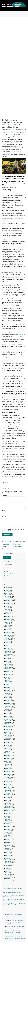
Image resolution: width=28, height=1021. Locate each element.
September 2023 (9, 638)
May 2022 (7, 661)
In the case (5, 333)
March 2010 (8, 872)
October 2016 (8, 758)
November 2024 (9, 618)
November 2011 (8, 843)
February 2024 (8, 631)
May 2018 (7, 730)
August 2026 (8, 587)
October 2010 (8, 862)
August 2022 (8, 657)
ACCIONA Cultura (15, 134)
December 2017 (9, 738)
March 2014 (8, 803)
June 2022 (7, 660)
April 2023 (7, 645)
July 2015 (7, 780)
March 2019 (8, 716)
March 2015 (8, 785)
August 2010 (8, 865)
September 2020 (9, 690)
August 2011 (8, 848)
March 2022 (8, 664)
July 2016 (7, 762)
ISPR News (6, 575)
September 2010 (9, 864)
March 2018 (8, 733)
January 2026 (8, 597)
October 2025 (8, 602)
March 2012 (8, 838)
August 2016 (8, 761)
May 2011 (7, 852)
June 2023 (7, 642)
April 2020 (7, 697)
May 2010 (7, 869)
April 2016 (7, 767)
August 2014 (8, 796)
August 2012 (8, 830)
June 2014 (7, 799)
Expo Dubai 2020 (19, 334)
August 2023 (8, 639)
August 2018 (8, 726)
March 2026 (8, 594)
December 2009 (9, 877)
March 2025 (8, 612)
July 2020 (7, 693)
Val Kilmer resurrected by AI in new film (11, 892)
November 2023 (9, 635)
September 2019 (9, 707)
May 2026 (7, 591)
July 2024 (7, 623)
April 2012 (7, 836)
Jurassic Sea (6, 285)
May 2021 (7, 678)
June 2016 (7, 764)
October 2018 (8, 723)
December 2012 (9, 825)
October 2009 (8, 880)
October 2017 (8, 741)
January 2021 (8, 684)
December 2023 (9, 633)
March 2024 (8, 629)
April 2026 (7, 593)
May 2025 (7, 609)
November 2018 (9, 722)
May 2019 (7, 713)
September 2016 (9, 759)
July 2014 (7, 797)
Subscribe (7, 557)
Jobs (5, 578)
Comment (5, 495)
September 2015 (9, 777)
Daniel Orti (15, 132)
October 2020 (8, 688)
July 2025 (7, 606)
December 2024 (9, 616)
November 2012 (9, 826)
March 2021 (8, 681)
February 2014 (8, 804)
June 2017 (7, 746)
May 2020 (7, 696)
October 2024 (8, 619)
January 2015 (8, 788)
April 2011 (7, 854)
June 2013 (7, 816)
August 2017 (8, 744)
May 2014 (7, 800)
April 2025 (7, 610)
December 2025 (9, 599)
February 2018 (8, 735)
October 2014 (8, 793)
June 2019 (7, 712)
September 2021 (9, 673)
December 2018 (9, 720)
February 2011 (8, 857)
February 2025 (8, 613)
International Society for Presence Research (12, 5)
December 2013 (9, 807)
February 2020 (8, 700)
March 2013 (8, 820)
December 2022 (9, 651)
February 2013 (8, 822)
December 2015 (9, 773)
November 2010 (9, 861)
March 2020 (8, 699)
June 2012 (7, 833)
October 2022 (8, 654)
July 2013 (7, 814)
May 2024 (7, 626)
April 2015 (7, 784)
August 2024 (8, 622)
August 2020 (8, 691)
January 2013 (8, 823)
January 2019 (8, 719)
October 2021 (8, 671)
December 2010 (9, 859)
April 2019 (7, 715)
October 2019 (8, 706)
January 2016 (8, 771)
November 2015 (9, 774)
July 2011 (7, 849)
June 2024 (7, 625)
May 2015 (7, 783)
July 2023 (7, 641)
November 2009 (9, 878)
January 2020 (8, 702)
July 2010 (7, 867)
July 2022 (7, 658)
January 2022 (8, 667)
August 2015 (8, 778)
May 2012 (7, 835)
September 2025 (9, 603)
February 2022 (8, 665)
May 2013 (7, 817)
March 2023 (8, 647)
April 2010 (7, 871)
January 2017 (8, 754)
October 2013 (8, 810)
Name (4, 510)
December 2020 (9, 686)
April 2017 (7, 749)
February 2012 (8, 839)
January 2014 (8, 806)
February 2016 (8, 770)
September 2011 (9, 846)
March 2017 (8, 751)
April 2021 (7, 680)
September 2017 (9, 742)
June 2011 (7, 851)
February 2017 (8, 752)
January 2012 (8, 841)
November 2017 (9, 739)
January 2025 (8, 615)
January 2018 (8, 736)
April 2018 (7, 732)
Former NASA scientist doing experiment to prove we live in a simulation (14, 932)
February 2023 (8, 648)
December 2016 (9, 755)
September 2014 (9, 794)
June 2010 (7, 868)
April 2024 (7, 628)
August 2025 (8, 604)
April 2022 (7, 662)
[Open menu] (3, 14)
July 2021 (7, 675)
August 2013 (8, 813)
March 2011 (8, 855)
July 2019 (7, 710)
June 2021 (7, 677)
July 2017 (7, 745)
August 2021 (8, 674)
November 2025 (9, 600)
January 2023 (8, 649)
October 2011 (8, 845)
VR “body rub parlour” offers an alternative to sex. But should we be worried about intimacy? (15, 938)
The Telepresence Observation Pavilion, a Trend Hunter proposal (13, 916)
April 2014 (7, 801)
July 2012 (7, 832)
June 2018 (7, 729)
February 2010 (8, 874)
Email (4, 516)
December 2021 (9, 668)
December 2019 (9, 703)
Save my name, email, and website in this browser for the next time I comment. (14, 530)
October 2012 (8, 828)
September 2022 (9, 655)
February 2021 (8, 683)
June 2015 (7, 781)
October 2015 (8, 775)
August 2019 (8, 709)
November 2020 (9, 687)
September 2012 (9, 829)
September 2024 (9, 620)
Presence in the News (21, 129)
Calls (5, 577)
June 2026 (7, 590)
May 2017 (7, 748)
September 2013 (9, 812)
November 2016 (9, 757)
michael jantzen (9, 914)
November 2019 (9, 704)
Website (4, 523)
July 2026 (7, 589)
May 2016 (7, 765)
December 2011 (8, 842)
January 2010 (8, 875)
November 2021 (9, 670)
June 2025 (7, 607)
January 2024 (8, 632)
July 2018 (7, 728)
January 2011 (8, 858)
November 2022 (9, 652)
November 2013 (9, 809)
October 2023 (8, 636)
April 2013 (7, 819)
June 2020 (7, 694)
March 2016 (8, 768)
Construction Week (8, 154)
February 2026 (8, 596)
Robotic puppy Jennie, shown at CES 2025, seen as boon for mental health (14, 922)
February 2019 (8, 717)
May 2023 (7, 644)
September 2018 (9, 725)
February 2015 (8, 787)
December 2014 (9, 790)
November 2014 (9, 791)
